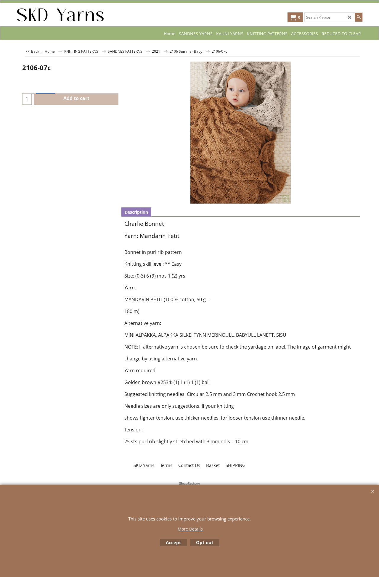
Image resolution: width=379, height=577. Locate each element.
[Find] (358, 17)
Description (136, 212)
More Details (190, 529)
